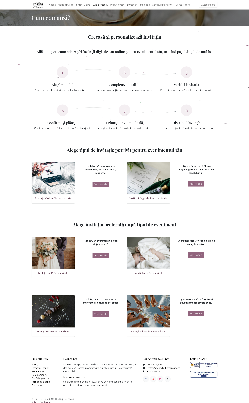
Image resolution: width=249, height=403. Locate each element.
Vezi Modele (100, 184)
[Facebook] (146, 379)
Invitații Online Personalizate (53, 198)
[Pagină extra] (167, 379)
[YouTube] (153, 379)
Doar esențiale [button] (189, 397)
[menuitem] (52, 5)
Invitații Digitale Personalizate (148, 198)
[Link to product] (53, 178)
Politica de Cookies (123, 398)
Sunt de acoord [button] (207, 397)
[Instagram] (160, 379)
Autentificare (208, 4)
